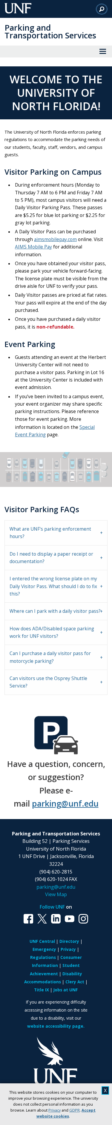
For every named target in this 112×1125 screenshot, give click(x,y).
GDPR (74, 1110)
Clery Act (74, 982)
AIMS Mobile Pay (33, 247)
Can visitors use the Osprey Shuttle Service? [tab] (48, 682)
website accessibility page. (56, 1026)
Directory (69, 941)
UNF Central (42, 941)
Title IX (41, 990)
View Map (56, 894)
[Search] (102, 9)
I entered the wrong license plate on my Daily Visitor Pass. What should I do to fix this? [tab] (53, 586)
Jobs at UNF (65, 990)
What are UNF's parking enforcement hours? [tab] (50, 533)
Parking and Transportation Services (50, 31)
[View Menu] (103, 51)
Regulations (43, 957)
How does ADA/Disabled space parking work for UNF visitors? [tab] (52, 632)
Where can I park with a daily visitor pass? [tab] (55, 611)
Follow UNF (52, 907)
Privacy (54, 1110)
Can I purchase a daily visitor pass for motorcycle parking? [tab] (50, 657)
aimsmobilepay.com (55, 239)
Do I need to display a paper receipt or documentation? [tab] (51, 558)
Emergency (44, 949)
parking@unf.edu (65, 803)
